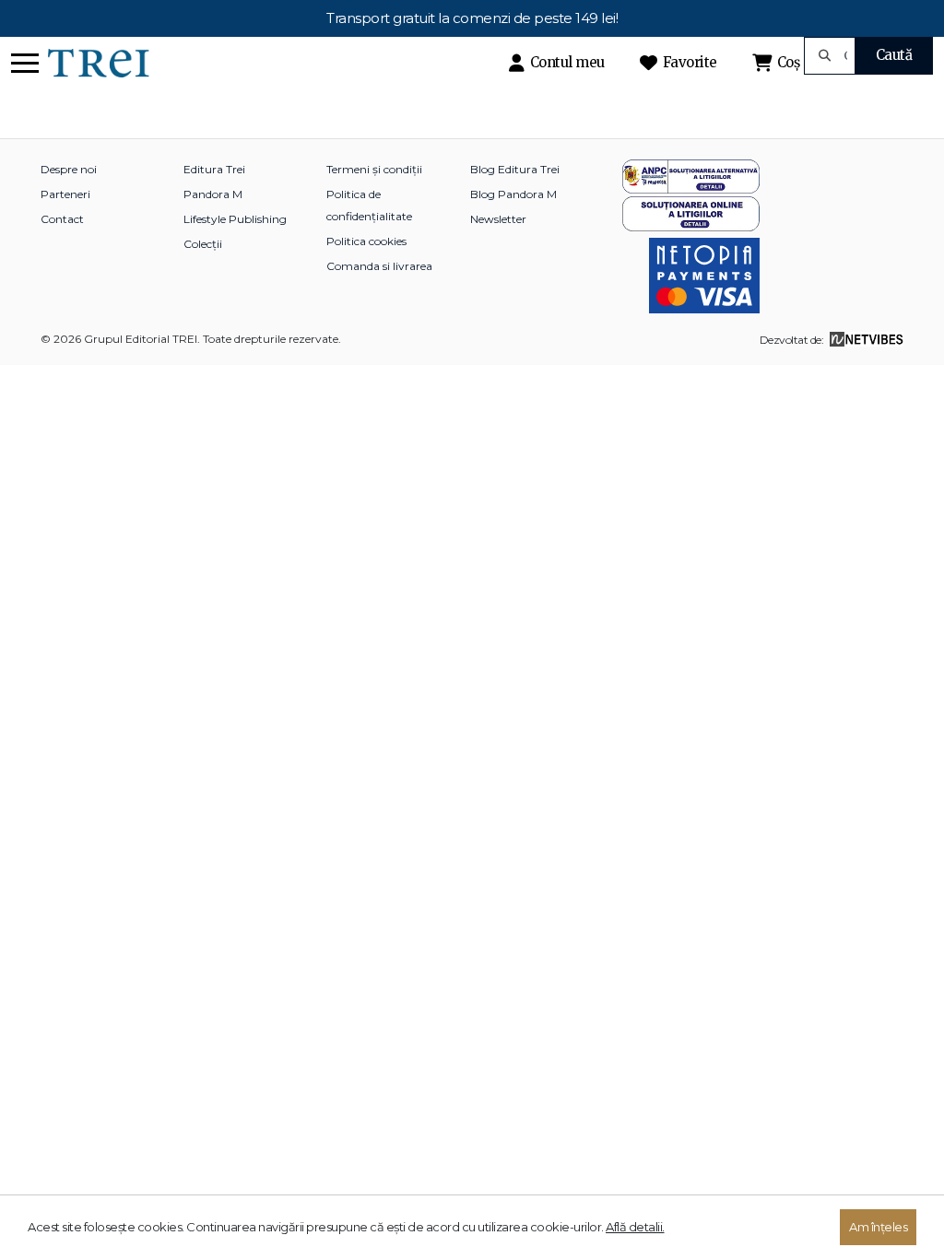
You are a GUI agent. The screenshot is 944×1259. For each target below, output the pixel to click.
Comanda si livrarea (379, 266)
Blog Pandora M (513, 194)
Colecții (202, 244)
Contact (62, 219)
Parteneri (65, 194)
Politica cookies (366, 241)
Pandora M (212, 194)
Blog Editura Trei (515, 169)
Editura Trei (214, 169)
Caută (894, 55)
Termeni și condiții (374, 169)
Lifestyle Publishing (235, 219)
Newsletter (498, 219)
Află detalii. (635, 1226)
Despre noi (69, 169)
